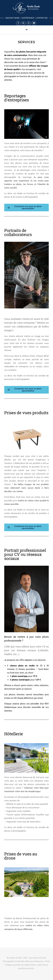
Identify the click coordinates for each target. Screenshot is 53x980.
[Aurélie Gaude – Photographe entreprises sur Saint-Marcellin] (26, 12)
